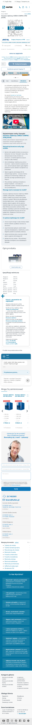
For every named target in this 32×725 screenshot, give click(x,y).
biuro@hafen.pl (12, 500)
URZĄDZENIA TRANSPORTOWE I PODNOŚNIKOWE (21, 679)
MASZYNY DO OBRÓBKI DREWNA (7, 685)
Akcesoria (23, 81)
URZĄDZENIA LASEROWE (22, 688)
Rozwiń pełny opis (16, 267)
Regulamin (5, 696)
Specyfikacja (14, 81)
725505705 (5, 507)
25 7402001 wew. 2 (7, 534)
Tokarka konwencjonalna (12, 548)
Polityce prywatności (16, 485)
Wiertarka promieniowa (12, 564)
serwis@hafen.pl (5, 518)
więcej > (28, 39)
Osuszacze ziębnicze (26, 11)
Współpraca (20, 696)
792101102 (18, 507)
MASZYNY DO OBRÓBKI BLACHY (7, 681)
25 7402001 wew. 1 (7, 505)
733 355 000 (5, 526)
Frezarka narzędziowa (11, 557)
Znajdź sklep (8, 1)
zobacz (17, 542)
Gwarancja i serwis (7, 702)
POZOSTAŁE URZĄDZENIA (23, 682)
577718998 (5, 516)
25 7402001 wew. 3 (7, 524)
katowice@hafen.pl (6, 537)
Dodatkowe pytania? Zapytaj (15, 69)
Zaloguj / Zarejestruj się (22, 1)
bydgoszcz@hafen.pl (6, 528)
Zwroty (4, 698)
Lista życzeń (7, 45)
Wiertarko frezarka (10, 552)
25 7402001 (12, 496)
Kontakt (19, 700)
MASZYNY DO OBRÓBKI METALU (7, 678)
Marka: (28, 13)
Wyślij (16, 489)
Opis (7, 81)
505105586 (12, 507)
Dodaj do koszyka (21, 64)
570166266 (5, 535)
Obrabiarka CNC (9, 568)
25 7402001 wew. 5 (7, 515)
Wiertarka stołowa (10, 559)
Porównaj (18, 45)
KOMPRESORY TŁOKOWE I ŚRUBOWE (23, 685)
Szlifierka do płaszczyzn (11, 566)
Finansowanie (6, 700)
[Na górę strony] (3, 81)
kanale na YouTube (16, 95)
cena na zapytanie (16, 53)
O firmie (19, 698)
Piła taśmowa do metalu (12, 550)
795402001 (12, 516)
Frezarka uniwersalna (11, 555)
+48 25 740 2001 (22, 713)
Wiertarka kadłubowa (11, 561)
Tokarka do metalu (10, 545)
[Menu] (29, 7)
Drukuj (29, 45)
